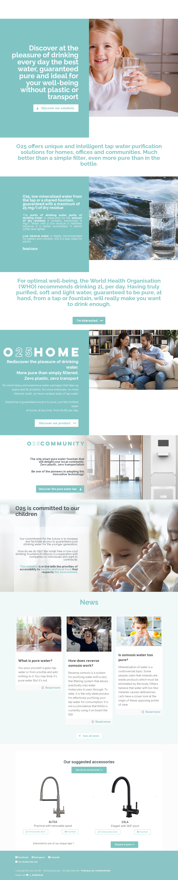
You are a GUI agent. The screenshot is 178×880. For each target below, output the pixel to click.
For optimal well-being (47, 280)
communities (123, 152)
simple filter (70, 158)
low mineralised (46, 196)
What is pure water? (35, 661)
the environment (65, 572)
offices (84, 152)
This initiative (29, 566)
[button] (93, 797)
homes (64, 152)
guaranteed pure (48, 72)
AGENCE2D (37, 875)
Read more (30, 248)
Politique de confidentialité (95, 870)
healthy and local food (56, 569)
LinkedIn (55, 857)
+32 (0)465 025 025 (27, 862)
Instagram (39, 857)
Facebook (22, 857)
